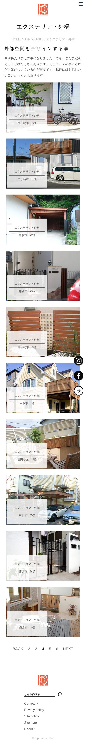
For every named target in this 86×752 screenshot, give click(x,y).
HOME (16, 39)
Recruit (29, 729)
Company (31, 703)
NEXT (68, 649)
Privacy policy (34, 710)
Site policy (31, 716)
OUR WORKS (33, 39)
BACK (18, 649)
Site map (30, 722)
